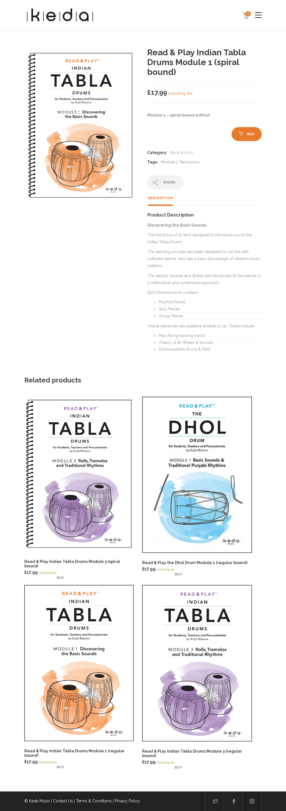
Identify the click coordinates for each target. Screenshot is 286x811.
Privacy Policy (127, 801)
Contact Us (63, 801)
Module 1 (169, 162)
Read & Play (181, 153)
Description (160, 198)
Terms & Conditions (94, 801)
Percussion (189, 162)
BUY (251, 134)
